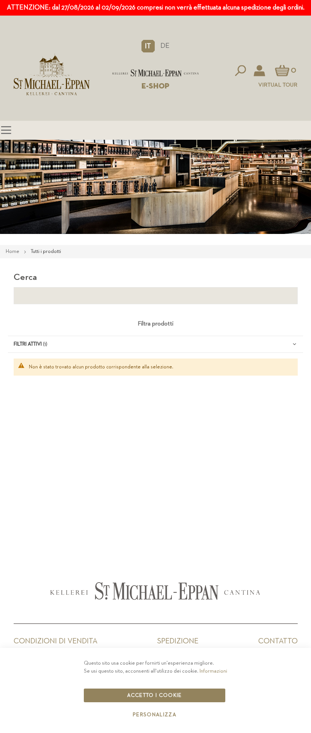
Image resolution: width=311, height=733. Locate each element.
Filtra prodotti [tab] (155, 324)
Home (13, 251)
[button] (148, 46)
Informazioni (213, 671)
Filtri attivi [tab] (28, 344)
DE (165, 45)
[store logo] (155, 73)
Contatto (278, 641)
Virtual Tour (277, 85)
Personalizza (154, 714)
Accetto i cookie (154, 695)
